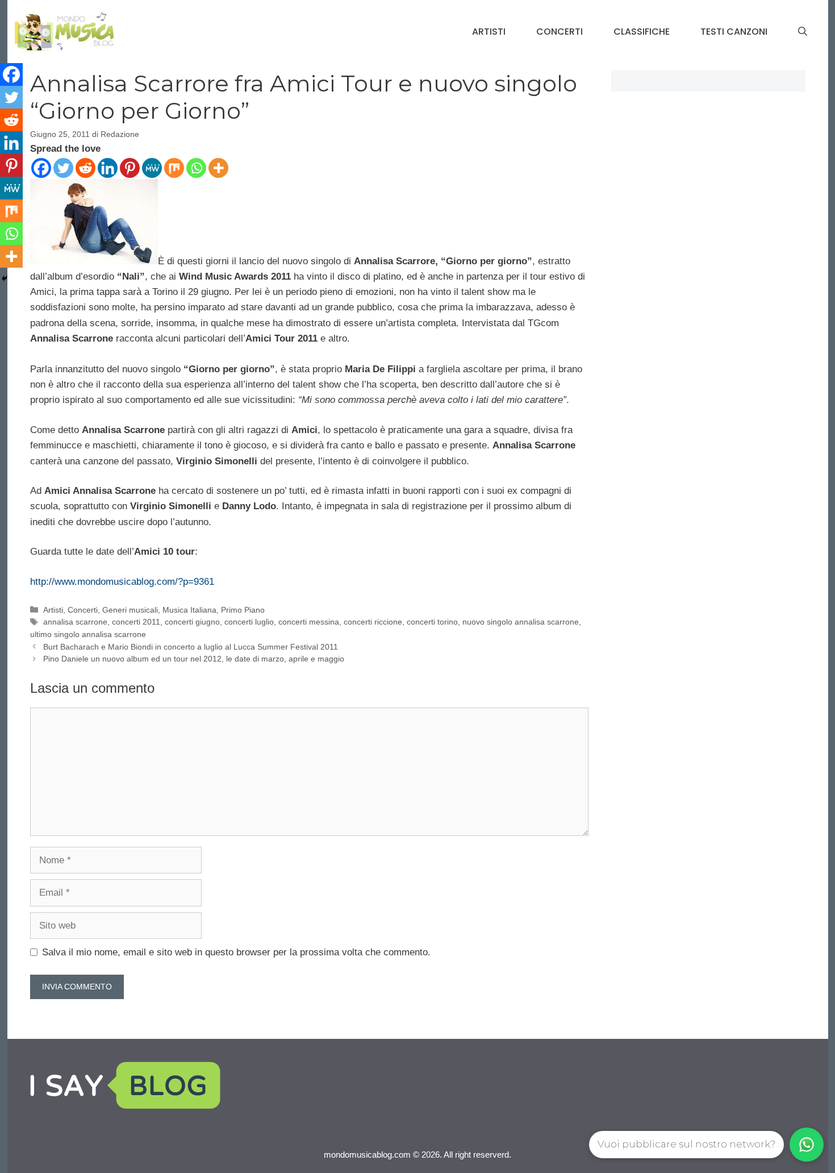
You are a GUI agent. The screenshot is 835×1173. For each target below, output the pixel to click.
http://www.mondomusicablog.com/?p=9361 (122, 581)
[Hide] (4, 278)
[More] (218, 168)
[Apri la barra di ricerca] (803, 32)
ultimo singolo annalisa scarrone (88, 634)
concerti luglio (249, 621)
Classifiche (641, 31)
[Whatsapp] (196, 168)
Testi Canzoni (733, 31)
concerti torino (432, 621)
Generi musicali (130, 609)
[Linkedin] (108, 168)
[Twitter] (63, 168)
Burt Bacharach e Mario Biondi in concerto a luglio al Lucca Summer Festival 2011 (190, 646)
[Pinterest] (130, 168)
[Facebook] (41, 168)
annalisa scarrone (75, 621)
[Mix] (174, 168)
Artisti (489, 31)
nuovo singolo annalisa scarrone (520, 621)
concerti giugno (192, 621)
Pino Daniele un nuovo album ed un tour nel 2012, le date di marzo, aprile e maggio (193, 658)
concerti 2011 (136, 621)
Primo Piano (243, 609)
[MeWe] (152, 168)
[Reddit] (85, 168)
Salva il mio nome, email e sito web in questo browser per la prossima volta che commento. (236, 952)
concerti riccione (373, 621)
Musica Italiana (189, 609)
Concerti (559, 31)
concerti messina (308, 621)
